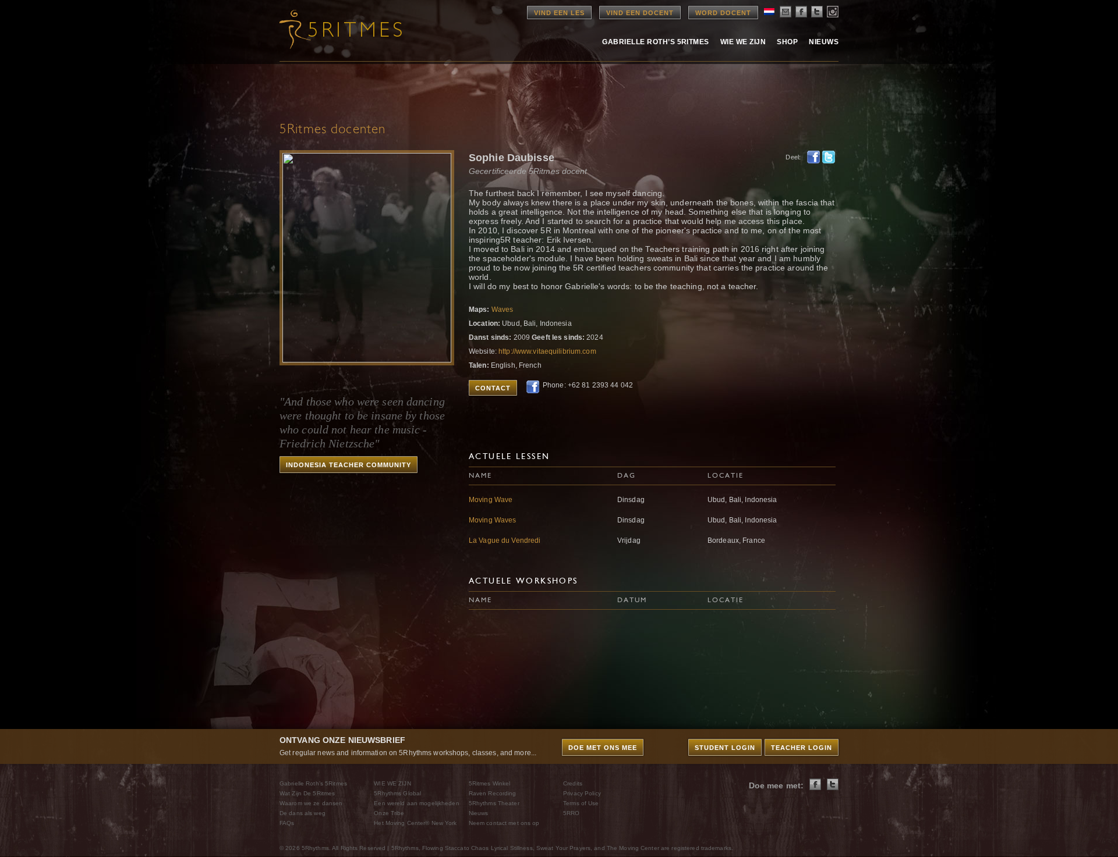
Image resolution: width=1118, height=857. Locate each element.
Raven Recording (492, 793)
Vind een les (559, 12)
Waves (502, 309)
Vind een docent (640, 12)
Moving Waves (492, 520)
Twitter (829, 157)
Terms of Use (581, 803)
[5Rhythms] (344, 29)
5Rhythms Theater (494, 803)
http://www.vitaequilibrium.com (547, 351)
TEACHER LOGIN (801, 747)
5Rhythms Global (397, 793)
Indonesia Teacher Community (348, 464)
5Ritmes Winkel (490, 783)
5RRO (571, 813)
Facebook (813, 157)
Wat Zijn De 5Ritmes (307, 793)
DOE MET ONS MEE (602, 747)
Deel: (793, 157)
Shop (787, 42)
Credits (572, 783)
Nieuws (823, 42)
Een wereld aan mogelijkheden (416, 803)
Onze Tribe (389, 813)
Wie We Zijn (743, 42)
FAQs (287, 823)
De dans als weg (303, 813)
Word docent (723, 12)
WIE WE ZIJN (392, 783)
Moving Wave (490, 500)
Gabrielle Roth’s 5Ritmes (655, 42)
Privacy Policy (582, 793)
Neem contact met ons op (504, 823)
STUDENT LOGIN (725, 747)
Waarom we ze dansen (311, 803)
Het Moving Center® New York (415, 823)
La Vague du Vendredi (504, 540)
